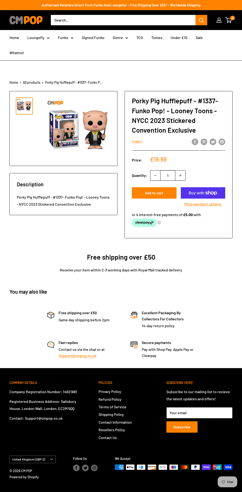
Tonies (156, 37)
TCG (139, 37)
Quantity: (139, 175)
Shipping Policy (111, 414)
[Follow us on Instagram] (94, 467)
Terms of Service (112, 407)
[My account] (219, 20)
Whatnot (16, 52)
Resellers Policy (112, 429)
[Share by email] (222, 141)
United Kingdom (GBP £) (28, 459)
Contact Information (115, 422)
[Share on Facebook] (195, 141)
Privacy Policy (110, 391)
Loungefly (35, 37)
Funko (63, 37)
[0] (229, 20)
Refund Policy (110, 399)
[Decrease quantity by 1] (155, 175)
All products (31, 82)
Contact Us (108, 437)
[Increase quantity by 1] (180, 175)
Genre (118, 37)
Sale (199, 37)
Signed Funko (93, 37)
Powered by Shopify (24, 477)
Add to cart (154, 193)
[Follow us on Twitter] (85, 467)
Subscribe (181, 427)
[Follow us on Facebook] (76, 467)
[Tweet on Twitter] (213, 141)
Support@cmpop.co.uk (77, 355)
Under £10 (179, 37)
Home (14, 37)
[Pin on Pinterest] (204, 141)
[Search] (201, 20)
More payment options (202, 204)
